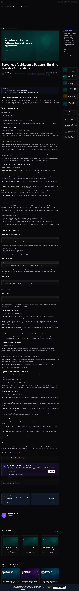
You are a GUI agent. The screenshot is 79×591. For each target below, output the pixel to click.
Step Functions (16, 178)
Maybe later (20, 474)
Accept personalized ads (59, 587)
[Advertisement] (39, 17)
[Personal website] (62, 2)
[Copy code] (57, 238)
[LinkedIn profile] (59, 2)
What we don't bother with (10, 391)
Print (43, 73)
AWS (6, 28)
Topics (29, 2)
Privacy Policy (24, 589)
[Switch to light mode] (65, 2)
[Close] (57, 465)
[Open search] (69, 2)
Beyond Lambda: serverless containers (14, 372)
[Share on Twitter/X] (49, 73)
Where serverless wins (9, 127)
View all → (57, 531)
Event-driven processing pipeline (10, 234)
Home (2, 6)
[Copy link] (47, 73)
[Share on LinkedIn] (51, 73)
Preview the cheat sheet (12, 474)
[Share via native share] (49, 75)
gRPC (31, 186)
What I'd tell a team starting (10, 419)
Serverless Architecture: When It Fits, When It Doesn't (19, 98)
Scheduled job (5, 276)
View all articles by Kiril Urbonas (14, 521)
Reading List (36, 1)
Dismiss (49, 587)
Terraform (10, 28)
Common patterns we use (10, 230)
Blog (25, 1)
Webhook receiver (6, 258)
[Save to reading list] (38, 74)
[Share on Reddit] (54, 73)
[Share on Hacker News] (56, 73)
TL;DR (31, 73)
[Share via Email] (47, 75)
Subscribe (52, 471)
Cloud (6, 6)
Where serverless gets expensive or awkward (16, 164)
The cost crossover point (9, 200)
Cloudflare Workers (48, 110)
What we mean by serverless (11, 108)
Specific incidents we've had (11, 343)
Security (15, 28)
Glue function (5, 293)
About (42, 1)
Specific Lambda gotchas (10, 310)
